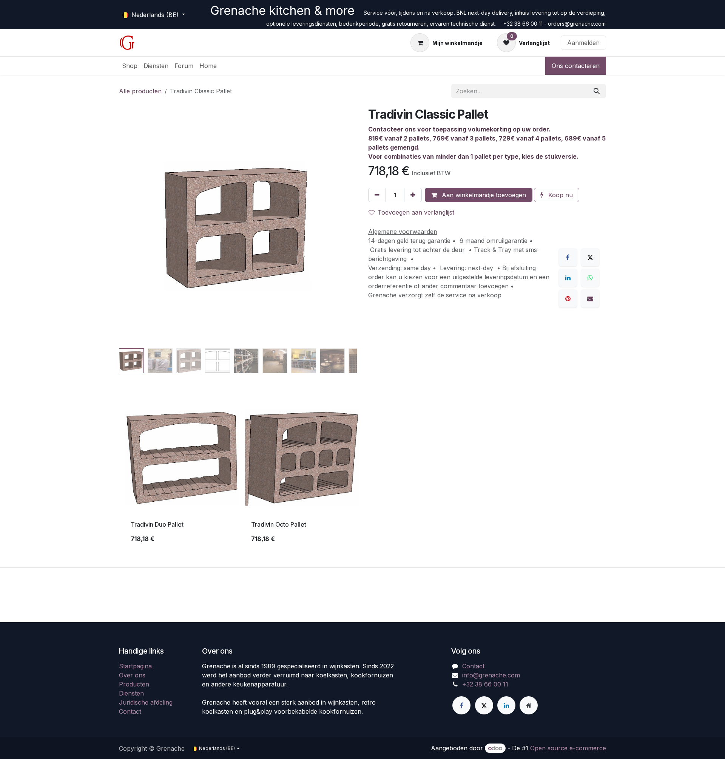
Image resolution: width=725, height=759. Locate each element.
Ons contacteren (576, 66)
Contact (130, 711)
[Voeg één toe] (413, 195)
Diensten (131, 693)
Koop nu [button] (559, 195)
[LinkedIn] (568, 278)
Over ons (132, 675)
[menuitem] (129, 65)
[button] (131, 226)
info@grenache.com (491, 675)
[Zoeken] (596, 91)
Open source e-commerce (568, 748)
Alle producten (140, 91)
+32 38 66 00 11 (485, 684)
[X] (590, 257)
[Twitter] (484, 705)
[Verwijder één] (377, 195)
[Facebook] (568, 257)
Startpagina (135, 666)
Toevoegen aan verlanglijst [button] (416, 212)
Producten (134, 684)
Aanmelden (583, 42)
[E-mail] (590, 298)
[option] (362, 474)
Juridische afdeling (146, 702)
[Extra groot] (529, 705)
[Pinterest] (568, 298)
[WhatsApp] (590, 278)
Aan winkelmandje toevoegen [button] (483, 195)
